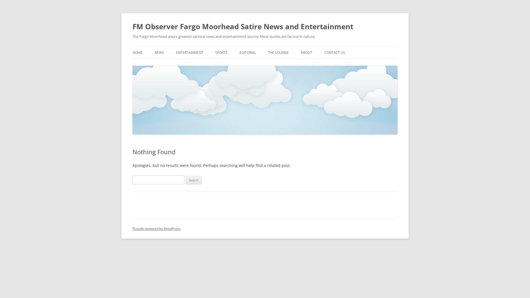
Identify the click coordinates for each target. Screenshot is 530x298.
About (306, 52)
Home (137, 52)
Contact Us (334, 52)
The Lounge (278, 52)
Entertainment (189, 52)
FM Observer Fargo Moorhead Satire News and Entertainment (242, 26)
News (159, 52)
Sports (221, 52)
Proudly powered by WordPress (156, 228)
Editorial (248, 52)
